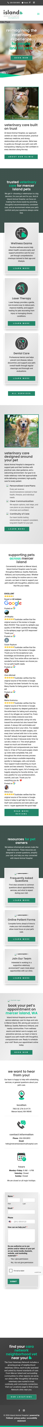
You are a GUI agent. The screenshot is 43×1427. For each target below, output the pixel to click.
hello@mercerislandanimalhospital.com (22, 1144)
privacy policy (20, 1418)
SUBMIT (13, 1281)
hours (26, 3)
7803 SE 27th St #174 (21, 1109)
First (9, 1204)
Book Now (21, 58)
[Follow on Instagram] (34, 2)
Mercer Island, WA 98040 (21, 1111)
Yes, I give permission (19, 1259)
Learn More (21, 268)
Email (11, 1208)
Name (11, 1196)
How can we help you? (17, 1227)
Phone (10, 1218)
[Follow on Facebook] (29, 2)
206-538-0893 (15, 3)
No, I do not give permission (22, 1262)
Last (24, 1204)
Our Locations (21, 1397)
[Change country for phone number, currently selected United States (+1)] (10, 1221)
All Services (21, 393)
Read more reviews (21, 812)
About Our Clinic (21, 157)
